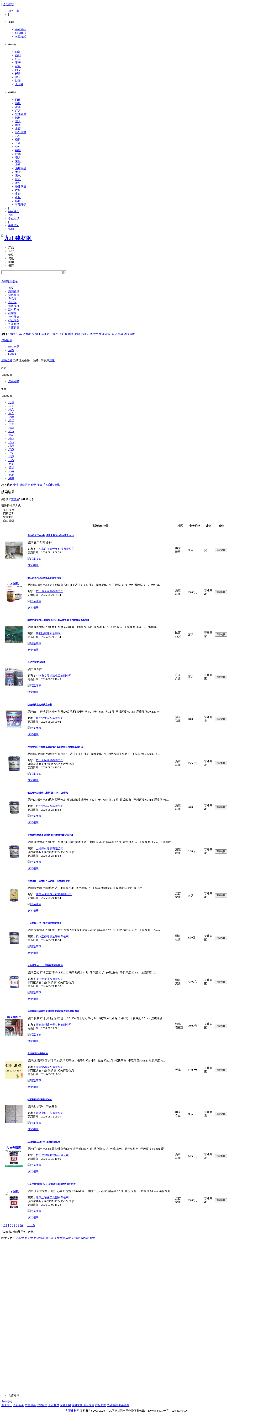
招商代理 (13, 295)
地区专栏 (88, 1405)
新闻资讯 (13, 291)
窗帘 (18, 193)
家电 (18, 175)
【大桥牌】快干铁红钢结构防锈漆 (44, 923)
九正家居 (13, 327)
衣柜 (18, 190)
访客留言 (42, 1405)
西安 (18, 69)
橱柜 (18, 150)
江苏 (18, 59)
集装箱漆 (50, 1238)
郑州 (18, 73)
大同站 (19, 84)
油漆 (126, 334)
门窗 (18, 99)
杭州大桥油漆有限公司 (49, 760)
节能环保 (20, 204)
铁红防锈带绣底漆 (36, 662)
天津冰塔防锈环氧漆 (38, 1053)
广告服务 (30, 1405)
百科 (11, 214)
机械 (18, 197)
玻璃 (18, 153)
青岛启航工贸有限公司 (49, 1112)
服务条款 (123, 1405)
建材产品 (13, 346)
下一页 (31, 1225)
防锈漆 (12, 354)
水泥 (102, 334)
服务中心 (13, 10)
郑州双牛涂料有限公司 (49, 718)
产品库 (12, 298)
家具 (18, 106)
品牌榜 (12, 313)
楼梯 (18, 139)
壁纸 (18, 179)
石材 (18, 135)
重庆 (18, 62)
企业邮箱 (53, 1405)
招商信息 (24, 484)
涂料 (18, 117)
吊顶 (18, 128)
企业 (16, 484)
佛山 (18, 77)
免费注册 (6, 281)
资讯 (57, 484)
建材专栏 (77, 1405)
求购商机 (48, 484)
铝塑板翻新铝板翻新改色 (40, 1099)
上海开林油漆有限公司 (49, 848)
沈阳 (18, 80)
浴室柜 (27, 334)
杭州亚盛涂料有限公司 (49, 806)
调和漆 (85, 1238)
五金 (18, 143)
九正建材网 (72, 1410)
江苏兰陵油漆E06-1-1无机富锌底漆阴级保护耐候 (52, 1184)
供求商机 (13, 305)
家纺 (18, 164)
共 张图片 (14, 583)
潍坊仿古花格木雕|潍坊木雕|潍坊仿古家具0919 (51, 535)
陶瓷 (18, 125)
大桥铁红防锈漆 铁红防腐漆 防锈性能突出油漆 (50, 835)
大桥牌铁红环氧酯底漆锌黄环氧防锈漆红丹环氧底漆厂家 (55, 747)
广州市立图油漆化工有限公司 (54, 675)
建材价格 (13, 309)
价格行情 (36, 484)
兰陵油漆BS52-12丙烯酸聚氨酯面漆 (45, 965)
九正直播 (13, 324)
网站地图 (65, 1405)
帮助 (11, 228)
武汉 (18, 66)
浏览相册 (33, 565)
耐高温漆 (39, 1238)
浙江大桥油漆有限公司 (49, 978)
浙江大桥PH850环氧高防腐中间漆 (44, 577)
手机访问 (13, 225)
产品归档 (100, 1405)
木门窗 (51, 334)
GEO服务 (21, 32)
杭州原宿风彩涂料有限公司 (52, 1155)
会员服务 (18, 1405)
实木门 (36, 334)
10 (21, 1225)
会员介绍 (20, 29)
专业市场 (13, 218)
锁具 (18, 157)
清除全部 (6, 360)
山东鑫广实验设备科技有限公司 (55, 548)
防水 (18, 201)
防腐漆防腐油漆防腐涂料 (40, 704)
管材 (18, 146)
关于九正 (6, 1405)
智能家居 (20, 114)
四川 (18, 51)
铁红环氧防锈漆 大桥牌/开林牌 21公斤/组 (48, 792)
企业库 (12, 302)
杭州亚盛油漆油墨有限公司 (52, 936)
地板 (18, 103)
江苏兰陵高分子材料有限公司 (54, 894)
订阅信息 (6, 340)
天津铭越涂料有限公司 (49, 1066)
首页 (11, 287)
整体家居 (20, 186)
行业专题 (13, 320)
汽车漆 (20, 1238)
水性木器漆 (64, 1238)
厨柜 (133, 334)
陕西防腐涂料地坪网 (48, 633)
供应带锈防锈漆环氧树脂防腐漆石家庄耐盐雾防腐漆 (53, 1011)
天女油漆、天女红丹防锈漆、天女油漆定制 (49, 881)
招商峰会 (13, 211)
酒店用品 (20, 168)
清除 (52, 360)
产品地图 (112, 1405)
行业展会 (13, 316)
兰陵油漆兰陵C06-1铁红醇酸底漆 (44, 1141)
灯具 (18, 110)
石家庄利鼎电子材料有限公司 (54, 1024)
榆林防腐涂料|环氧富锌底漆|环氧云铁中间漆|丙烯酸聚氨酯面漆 (58, 620)
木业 (18, 172)
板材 (18, 182)
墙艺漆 (29, 1238)
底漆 (92, 1238)
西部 (18, 55)
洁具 (18, 121)
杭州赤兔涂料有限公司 (49, 591)
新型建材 (20, 132)
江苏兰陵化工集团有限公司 (52, 1197)
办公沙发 (6, 1401)
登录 (15, 281)
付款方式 (20, 36)
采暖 (18, 161)
